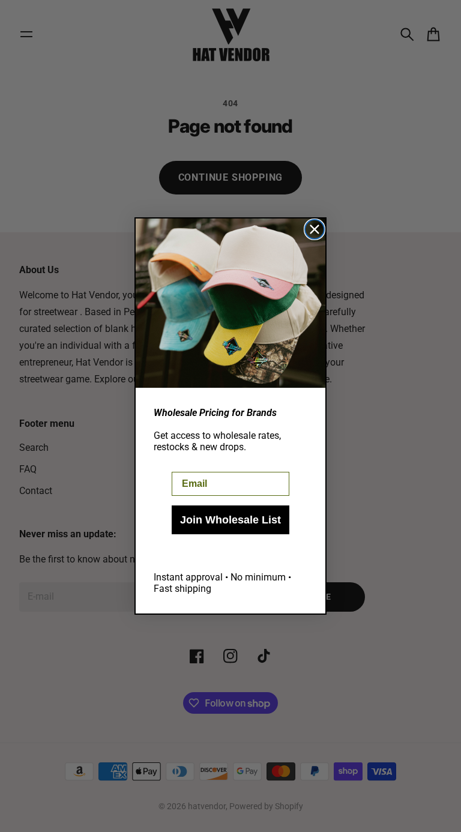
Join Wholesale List (230, 520)
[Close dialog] (314, 229)
